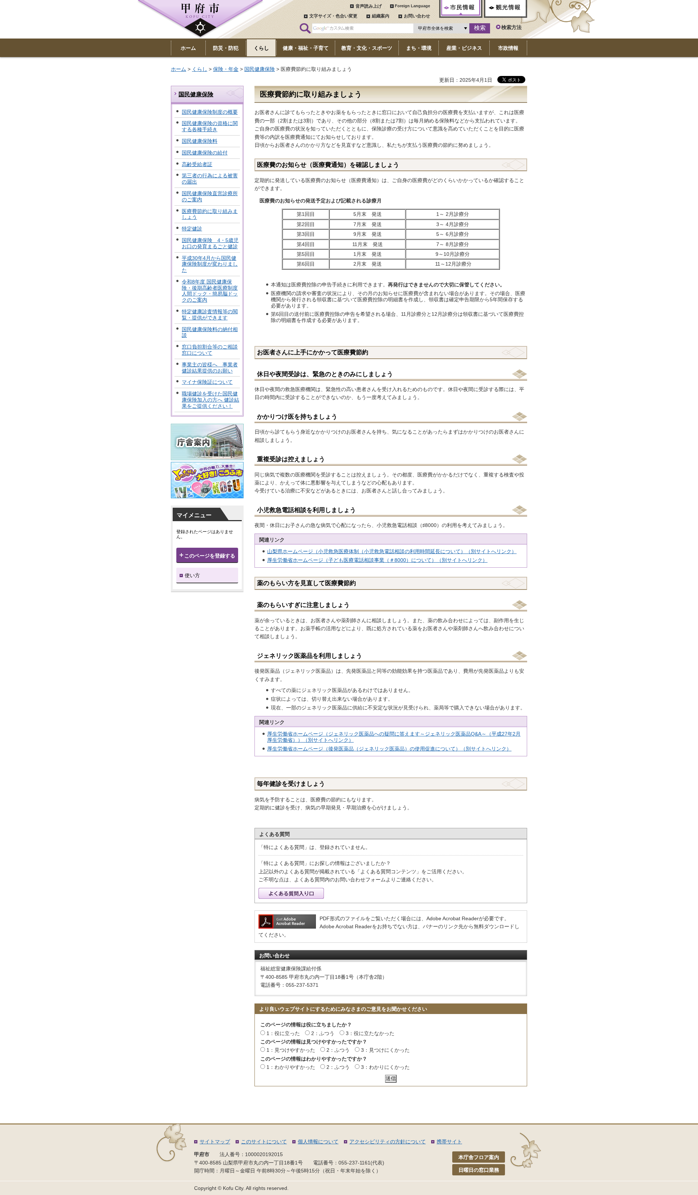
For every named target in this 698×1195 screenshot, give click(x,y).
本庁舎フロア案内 (478, 1157)
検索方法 (511, 27)
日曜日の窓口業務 (478, 1170)
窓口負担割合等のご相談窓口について (210, 350)
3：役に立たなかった (370, 1033)
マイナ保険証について (207, 382)
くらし (199, 69)
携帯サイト (449, 1141)
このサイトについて (264, 1141)
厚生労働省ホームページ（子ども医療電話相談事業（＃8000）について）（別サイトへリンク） (377, 560)
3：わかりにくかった (385, 1067)
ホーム (178, 69)
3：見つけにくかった (385, 1050)
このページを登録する (209, 556)
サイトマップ (215, 1141)
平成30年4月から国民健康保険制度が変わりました (210, 264)
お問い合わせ (417, 16)
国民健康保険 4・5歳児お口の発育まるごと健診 (210, 243)
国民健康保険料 (199, 141)
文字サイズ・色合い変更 (333, 16)
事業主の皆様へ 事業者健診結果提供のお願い (210, 368)
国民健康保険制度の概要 (210, 112)
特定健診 (192, 229)
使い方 (192, 575)
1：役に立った (283, 1033)
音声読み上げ (369, 6)
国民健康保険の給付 (205, 153)
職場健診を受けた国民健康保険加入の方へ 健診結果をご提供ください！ (210, 400)
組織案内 (380, 16)
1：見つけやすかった (290, 1050)
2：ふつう (322, 1033)
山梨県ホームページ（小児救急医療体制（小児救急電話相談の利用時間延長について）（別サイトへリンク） (392, 551)
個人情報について (318, 1141)
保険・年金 (225, 69)
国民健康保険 (259, 69)
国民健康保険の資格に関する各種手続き (210, 126)
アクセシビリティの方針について (387, 1141)
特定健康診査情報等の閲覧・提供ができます (210, 315)
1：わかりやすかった (290, 1067)
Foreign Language (412, 6)
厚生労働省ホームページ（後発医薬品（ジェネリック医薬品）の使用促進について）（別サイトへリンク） (389, 749)
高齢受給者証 (197, 164)
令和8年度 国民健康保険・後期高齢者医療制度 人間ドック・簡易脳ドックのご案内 (210, 291)
